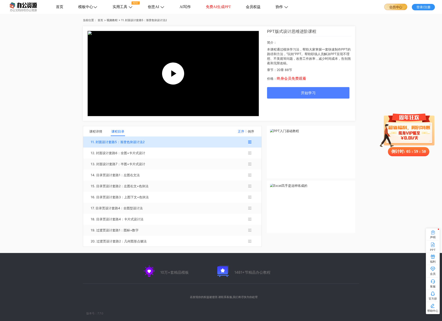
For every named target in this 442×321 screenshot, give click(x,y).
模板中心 (85, 7)
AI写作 (185, 7)
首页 (59, 7)
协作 (280, 7)
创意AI (154, 7)
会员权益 (253, 7)
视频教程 (112, 20)
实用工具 (120, 7)
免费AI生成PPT (218, 7)
